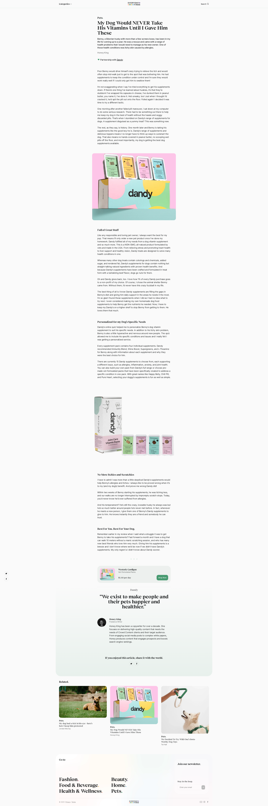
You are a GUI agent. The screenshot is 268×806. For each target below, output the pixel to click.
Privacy (67, 802)
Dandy (120, 60)
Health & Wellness (81, 790)
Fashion (69, 779)
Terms (74, 802)
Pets (116, 790)
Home (118, 785)
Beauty (119, 779)
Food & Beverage (79, 785)
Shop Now (162, 578)
